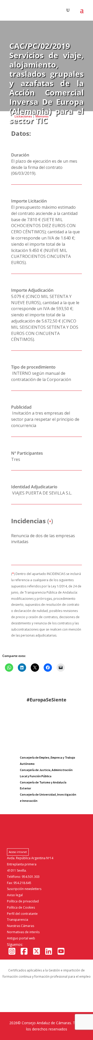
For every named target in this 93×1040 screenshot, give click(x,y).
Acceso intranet (18, 852)
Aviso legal (15, 895)
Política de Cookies (21, 907)
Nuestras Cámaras (20, 926)
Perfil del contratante (22, 913)
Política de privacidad (23, 901)
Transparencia (17, 919)
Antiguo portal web (21, 938)
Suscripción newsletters (24, 889)
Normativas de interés (23, 932)
